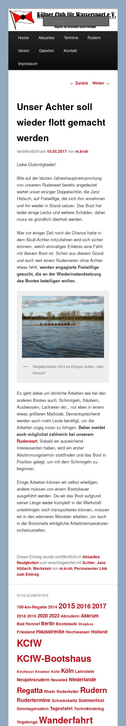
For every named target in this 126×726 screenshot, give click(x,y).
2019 (31, 616)
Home (23, 37)
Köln (67, 670)
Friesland (26, 632)
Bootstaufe (66, 624)
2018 (21, 616)
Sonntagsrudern (33, 708)
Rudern (93, 689)
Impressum (27, 63)
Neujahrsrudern (33, 679)
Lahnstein (84, 671)
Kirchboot (25, 671)
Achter (88, 562)
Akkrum (90, 615)
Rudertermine (33, 700)
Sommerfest (91, 700)
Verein (23, 50)
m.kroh (81, 151)
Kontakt (70, 50)
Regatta (30, 690)
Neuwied (59, 680)
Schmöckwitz (64, 700)
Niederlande (82, 679)
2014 (52, 607)
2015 (66, 605)
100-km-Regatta (32, 607)
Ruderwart (27, 441)
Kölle (55, 671)
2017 (99, 605)
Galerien (46, 50)
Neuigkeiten (28, 562)
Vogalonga (27, 722)
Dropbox (86, 623)
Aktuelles (91, 557)
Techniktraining (89, 708)
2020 (42, 615)
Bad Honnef (28, 624)
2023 (54, 615)
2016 (84, 605)
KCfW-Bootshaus (54, 658)
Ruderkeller (68, 691)
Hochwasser (78, 632)
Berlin (48, 623)
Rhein (49, 691)
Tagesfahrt (61, 708)
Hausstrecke (50, 631)
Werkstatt (42, 568)
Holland (99, 631)
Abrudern (70, 616)
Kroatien (42, 671)
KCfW (29, 643)
